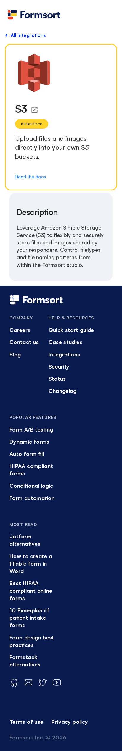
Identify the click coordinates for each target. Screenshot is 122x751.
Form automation (31, 498)
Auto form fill (26, 453)
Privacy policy (70, 721)
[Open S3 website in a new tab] (34, 109)
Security (59, 366)
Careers (19, 330)
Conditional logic (31, 485)
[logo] (34, 15)
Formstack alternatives (25, 661)
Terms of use (26, 721)
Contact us (24, 342)
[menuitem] (24, 330)
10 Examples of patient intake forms (29, 617)
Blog (15, 354)
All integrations (28, 35)
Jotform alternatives (25, 540)
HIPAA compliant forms (31, 470)
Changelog (63, 390)
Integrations (64, 354)
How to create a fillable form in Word (30, 563)
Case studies (65, 342)
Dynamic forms (29, 441)
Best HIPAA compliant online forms (30, 590)
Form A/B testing (31, 429)
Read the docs (30, 177)
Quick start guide (71, 330)
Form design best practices (31, 641)
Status (57, 378)
